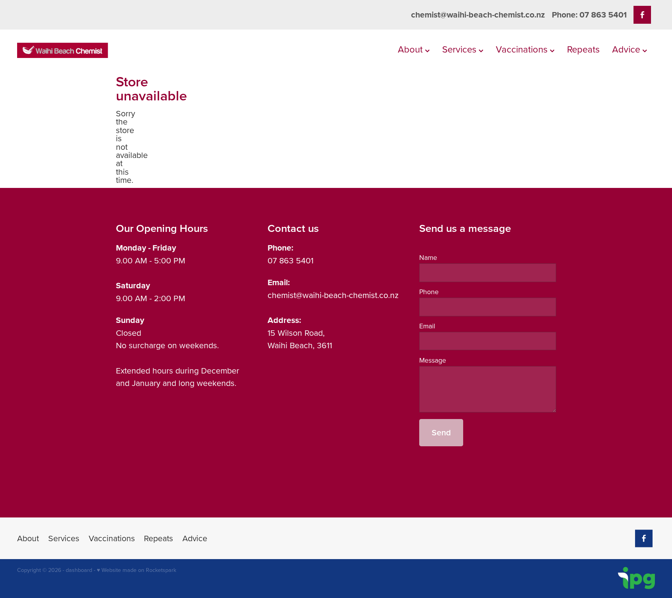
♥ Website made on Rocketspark (136, 570)
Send (441, 432)
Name (428, 257)
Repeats (583, 49)
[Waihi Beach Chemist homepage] (81, 50)
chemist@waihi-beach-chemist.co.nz (478, 15)
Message (432, 360)
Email (427, 326)
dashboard (79, 570)
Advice (627, 49)
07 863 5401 (290, 260)
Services (460, 49)
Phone (429, 291)
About (411, 49)
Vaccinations (523, 49)
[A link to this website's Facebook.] (642, 14)
